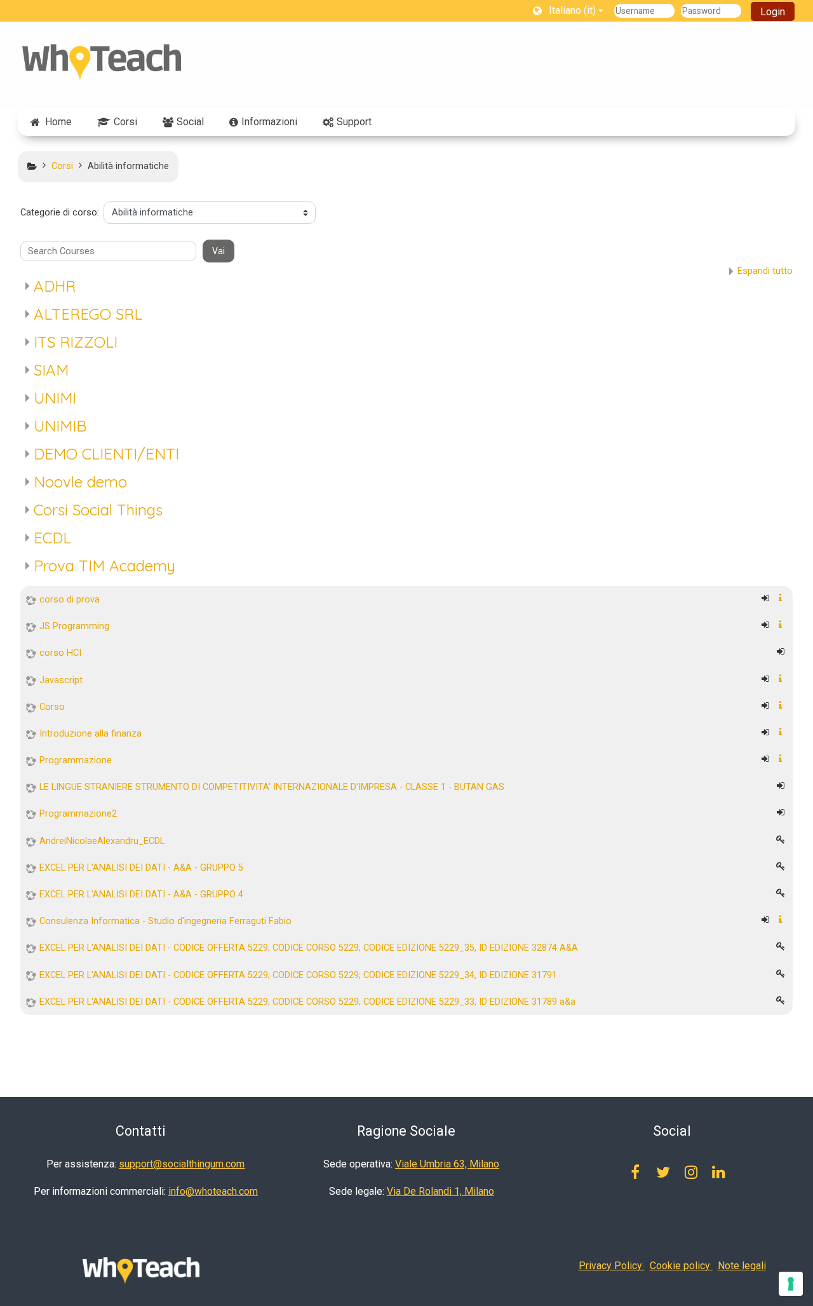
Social (190, 122)
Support (354, 122)
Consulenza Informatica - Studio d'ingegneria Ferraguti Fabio (165, 921)
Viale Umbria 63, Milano (447, 1164)
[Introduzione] (783, 598)
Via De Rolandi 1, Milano (440, 1191)
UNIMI (55, 397)
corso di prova (69, 599)
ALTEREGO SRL (88, 313)
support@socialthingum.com (182, 1164)
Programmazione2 (78, 813)
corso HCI (60, 653)
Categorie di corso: (59, 212)
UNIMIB (60, 425)
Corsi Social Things (98, 509)
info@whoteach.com (213, 1191)
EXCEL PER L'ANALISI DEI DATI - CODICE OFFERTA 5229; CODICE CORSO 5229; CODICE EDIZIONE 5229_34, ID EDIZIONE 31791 (298, 975)
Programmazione (75, 760)
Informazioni (269, 122)
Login (772, 12)
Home (58, 122)
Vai (218, 251)
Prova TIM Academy (104, 565)
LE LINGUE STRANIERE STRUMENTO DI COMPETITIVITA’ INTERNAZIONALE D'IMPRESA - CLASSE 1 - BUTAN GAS (271, 787)
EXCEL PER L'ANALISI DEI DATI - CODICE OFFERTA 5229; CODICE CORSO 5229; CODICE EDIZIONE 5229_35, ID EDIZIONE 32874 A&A (308, 947)
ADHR (55, 286)
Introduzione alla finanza (90, 733)
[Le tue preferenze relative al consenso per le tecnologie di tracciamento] (791, 1284)
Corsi (125, 122)
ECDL (52, 537)
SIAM (51, 369)
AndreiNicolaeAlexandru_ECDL (102, 841)
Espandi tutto (765, 271)
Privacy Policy (612, 1266)
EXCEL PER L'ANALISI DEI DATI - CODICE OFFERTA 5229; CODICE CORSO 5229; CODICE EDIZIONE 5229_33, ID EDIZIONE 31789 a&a (307, 1002)
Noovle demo (80, 481)
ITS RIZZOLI (76, 341)
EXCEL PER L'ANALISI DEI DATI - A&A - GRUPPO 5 (141, 867)
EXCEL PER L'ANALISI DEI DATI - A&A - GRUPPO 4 (141, 894)
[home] (101, 62)
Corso (52, 707)
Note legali (742, 1266)
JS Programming (74, 626)
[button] (568, 10)
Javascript (61, 680)
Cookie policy (681, 1266)
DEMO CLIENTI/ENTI (106, 453)
